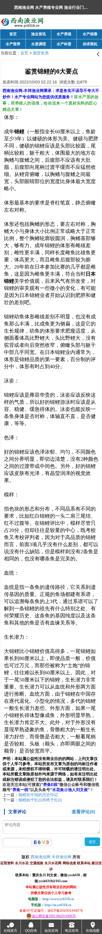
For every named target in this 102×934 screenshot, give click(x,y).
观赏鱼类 (41, 53)
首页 (24, 53)
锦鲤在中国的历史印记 (38, 794)
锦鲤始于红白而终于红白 (40, 800)
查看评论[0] (83, 811)
